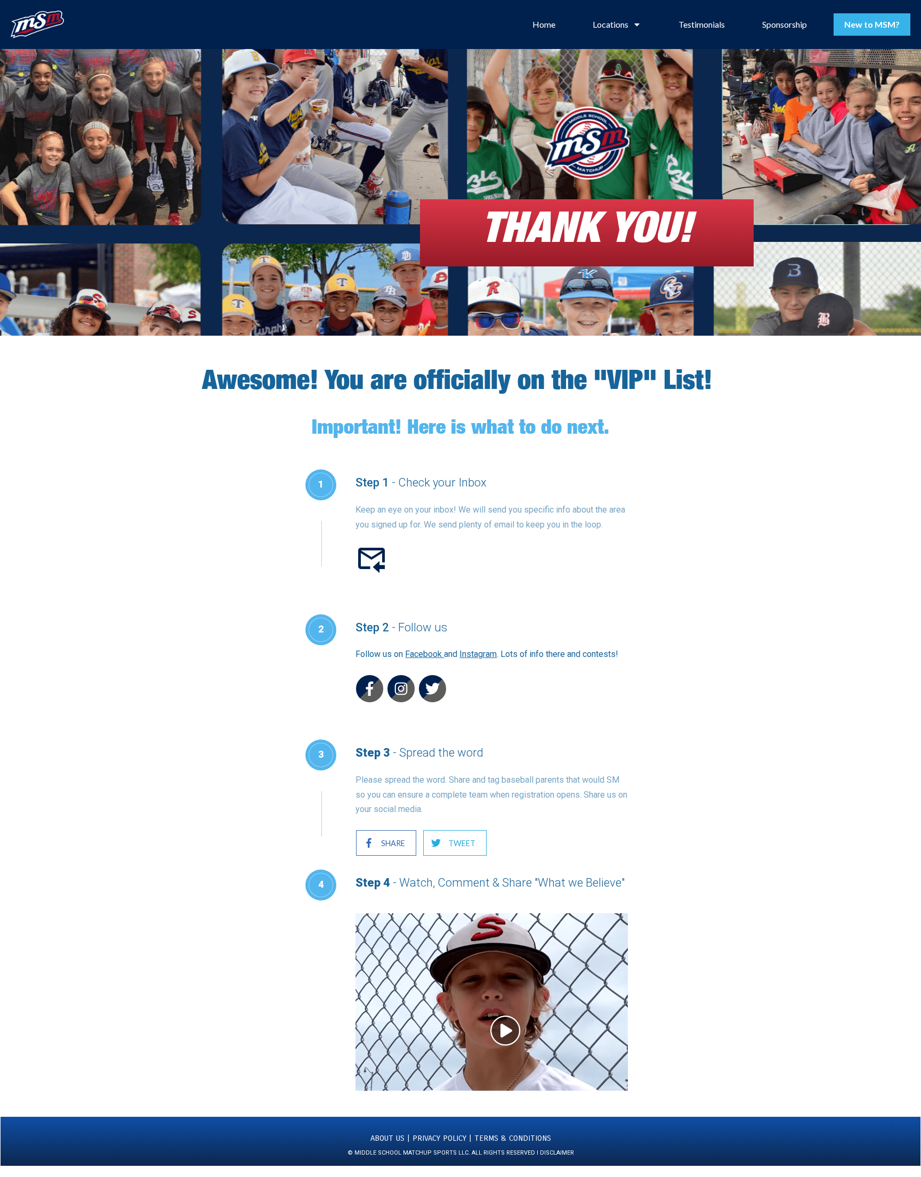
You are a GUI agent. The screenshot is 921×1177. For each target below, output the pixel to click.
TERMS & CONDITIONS (512, 1138)
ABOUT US (387, 1138)
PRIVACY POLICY (441, 1138)
